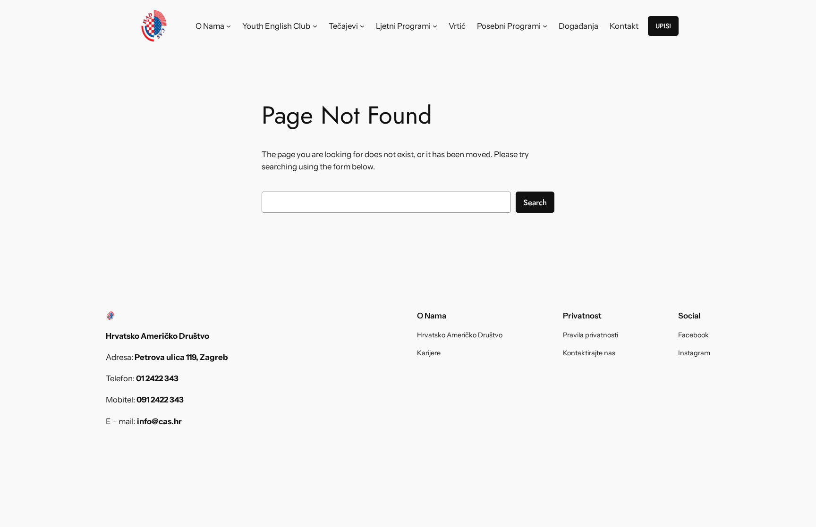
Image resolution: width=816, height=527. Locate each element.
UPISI (663, 26)
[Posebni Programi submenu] (545, 26)
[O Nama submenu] (228, 26)
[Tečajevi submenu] (362, 26)
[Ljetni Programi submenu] (435, 26)
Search (535, 202)
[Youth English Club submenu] (315, 26)
